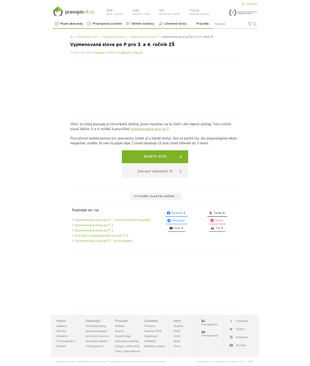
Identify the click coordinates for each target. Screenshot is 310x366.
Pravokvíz (99, 52)
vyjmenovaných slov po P (149, 129)
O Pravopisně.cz (66, 341)
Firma (176, 346)
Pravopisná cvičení (87, 37)
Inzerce (119, 331)
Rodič (176, 331)
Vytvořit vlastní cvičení (154, 196)
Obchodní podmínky (127, 341)
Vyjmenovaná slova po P (144, 37)
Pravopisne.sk (209, 335)
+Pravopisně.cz (95, 346)
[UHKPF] (242, 12)
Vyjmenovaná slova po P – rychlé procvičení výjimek (112, 220)
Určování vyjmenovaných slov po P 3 (101, 235)
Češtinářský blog (96, 326)
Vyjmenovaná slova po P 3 (94, 230)
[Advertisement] (155, 87)
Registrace (150, 336)
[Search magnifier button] (254, 23)
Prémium (149, 326)
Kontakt (61, 346)
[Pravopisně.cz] (73, 11)
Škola (176, 341)
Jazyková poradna (96, 331)
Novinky (61, 331)
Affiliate (120, 326)
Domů (71, 37)
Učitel (176, 336)
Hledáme (62, 336)
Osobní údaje (123, 336)
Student (178, 326)
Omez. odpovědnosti (127, 351)
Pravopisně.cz (209, 324)
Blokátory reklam (154, 346)
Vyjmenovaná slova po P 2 (94, 225)
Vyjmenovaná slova (114, 37)
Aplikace (61, 326)
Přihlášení (251, 4)
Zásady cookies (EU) (127, 346)
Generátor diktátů (96, 341)
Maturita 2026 (153, 331)
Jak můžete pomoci (97, 336)
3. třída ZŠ (124, 52)
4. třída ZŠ (137, 52)
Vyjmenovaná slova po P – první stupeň (103, 241)
